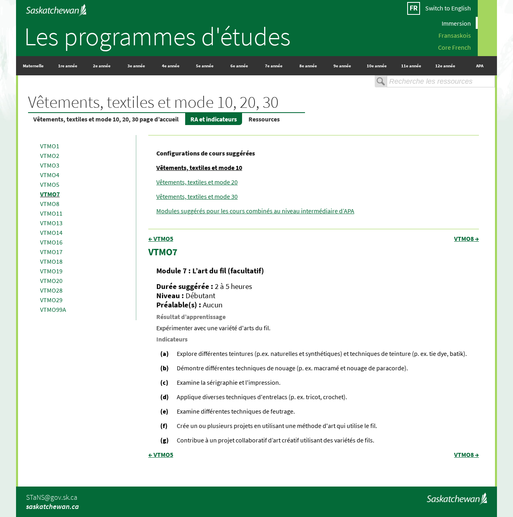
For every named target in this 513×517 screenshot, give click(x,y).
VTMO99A (53, 309)
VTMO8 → (466, 238)
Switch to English (448, 8)
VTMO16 (51, 242)
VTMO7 (50, 194)
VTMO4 (49, 175)
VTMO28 (51, 290)
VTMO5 (49, 184)
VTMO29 (51, 300)
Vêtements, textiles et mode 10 (199, 168)
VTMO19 (51, 271)
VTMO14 (51, 232)
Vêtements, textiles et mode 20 (197, 182)
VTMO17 (51, 252)
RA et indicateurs (213, 119)
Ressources (264, 119)
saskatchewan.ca (52, 506)
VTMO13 (51, 223)
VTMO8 (49, 204)
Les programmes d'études (157, 36)
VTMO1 (49, 146)
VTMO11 (51, 213)
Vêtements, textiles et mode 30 (197, 196)
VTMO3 (49, 165)
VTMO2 (49, 155)
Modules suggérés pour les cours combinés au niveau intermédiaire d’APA (255, 211)
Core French (454, 47)
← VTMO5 (160, 238)
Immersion (456, 23)
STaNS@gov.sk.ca (51, 497)
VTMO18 (51, 261)
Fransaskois (454, 35)
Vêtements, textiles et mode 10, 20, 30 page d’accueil (106, 119)
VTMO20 (51, 281)
